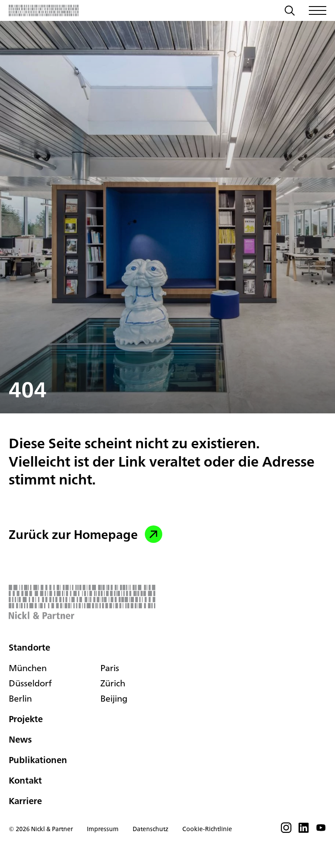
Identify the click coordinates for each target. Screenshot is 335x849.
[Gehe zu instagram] (286, 830)
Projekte (26, 718)
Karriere (25, 800)
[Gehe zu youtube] (321, 830)
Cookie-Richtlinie (207, 828)
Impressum (103, 828)
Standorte (29, 647)
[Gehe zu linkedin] (303, 830)
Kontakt (25, 780)
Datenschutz (150, 828)
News (20, 739)
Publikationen (38, 759)
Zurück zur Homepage (73, 534)
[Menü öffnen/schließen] (317, 10)
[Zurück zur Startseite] (44, 10)
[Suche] (289, 11)
